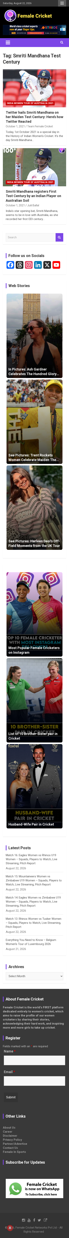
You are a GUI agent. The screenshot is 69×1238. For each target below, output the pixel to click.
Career (7, 1131)
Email (9, 1072)
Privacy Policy (12, 1139)
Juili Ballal (33, 205)
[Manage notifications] (10, 1228)
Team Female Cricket (40, 126)
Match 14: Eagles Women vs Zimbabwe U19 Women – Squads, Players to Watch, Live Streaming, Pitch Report (33, 901)
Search (59, 237)
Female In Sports (14, 1152)
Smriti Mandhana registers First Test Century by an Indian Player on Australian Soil (33, 195)
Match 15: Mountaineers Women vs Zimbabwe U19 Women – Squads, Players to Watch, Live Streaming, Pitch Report (34, 880)
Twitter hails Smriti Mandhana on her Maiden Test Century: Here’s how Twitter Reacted (34, 116)
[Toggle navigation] (8, 42)
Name (10, 1051)
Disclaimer (10, 1135)
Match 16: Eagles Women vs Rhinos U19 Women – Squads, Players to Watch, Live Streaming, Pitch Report (31, 859)
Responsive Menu (62, 3)
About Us (9, 1127)
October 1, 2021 (15, 126)
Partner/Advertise (15, 1144)
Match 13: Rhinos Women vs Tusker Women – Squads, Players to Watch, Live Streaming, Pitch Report (33, 923)
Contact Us (10, 1148)
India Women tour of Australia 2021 (30, 103)
